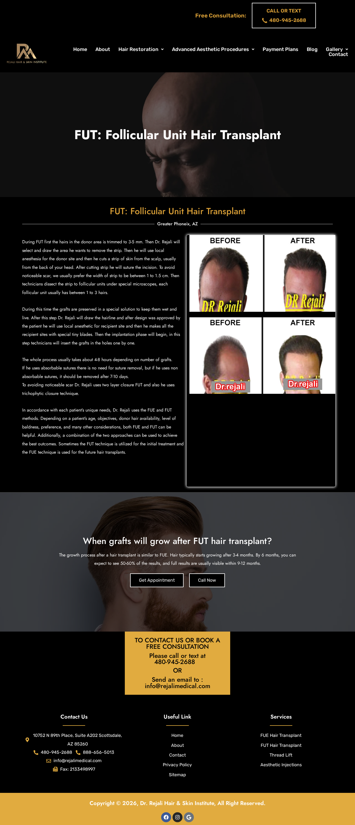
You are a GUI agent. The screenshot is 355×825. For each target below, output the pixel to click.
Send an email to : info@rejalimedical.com (177, 683)
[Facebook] (166, 817)
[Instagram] (177, 817)
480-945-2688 (174, 661)
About (102, 49)
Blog (312, 49)
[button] (141, 49)
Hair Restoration (138, 49)
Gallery (334, 49)
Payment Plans (280, 49)
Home (80, 49)
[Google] (189, 817)
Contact (338, 54)
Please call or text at (177, 655)
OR (177, 670)
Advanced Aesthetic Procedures (210, 49)
